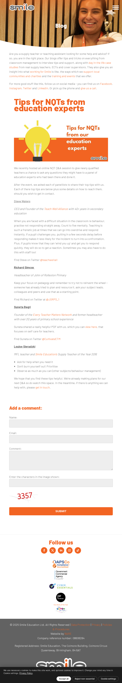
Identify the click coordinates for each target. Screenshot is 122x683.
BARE (67, 633)
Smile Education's (46, 354)
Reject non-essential (85, 679)
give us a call (88, 88)
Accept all (63, 679)
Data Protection (80, 624)
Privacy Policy (26, 673)
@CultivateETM (51, 339)
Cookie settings (108, 679)
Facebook (106, 83)
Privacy (96, 624)
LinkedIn (42, 88)
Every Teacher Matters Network (52, 314)
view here (91, 327)
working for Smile (40, 71)
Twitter (27, 88)
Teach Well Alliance (56, 209)
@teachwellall (49, 260)
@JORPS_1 (52, 299)
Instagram (15, 88)
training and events (63, 76)
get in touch (42, 387)
